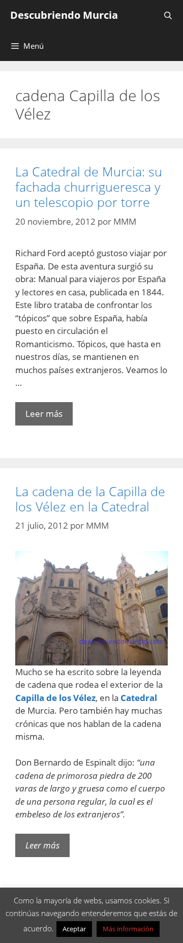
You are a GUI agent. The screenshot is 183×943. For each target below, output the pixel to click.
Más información (128, 928)
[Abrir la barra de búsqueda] (168, 15)
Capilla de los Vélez (55, 698)
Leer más (44, 413)
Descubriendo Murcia (64, 15)
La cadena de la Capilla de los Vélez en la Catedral (90, 498)
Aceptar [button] (74, 928)
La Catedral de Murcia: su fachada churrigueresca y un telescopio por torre (88, 186)
